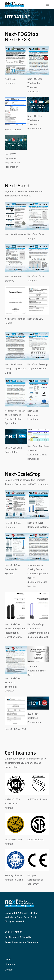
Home (8, 959)
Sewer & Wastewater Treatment (21, 942)
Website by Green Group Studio (21, 917)
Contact (9, 969)
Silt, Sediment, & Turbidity (18, 937)
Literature (10, 964)
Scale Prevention (13, 931)
